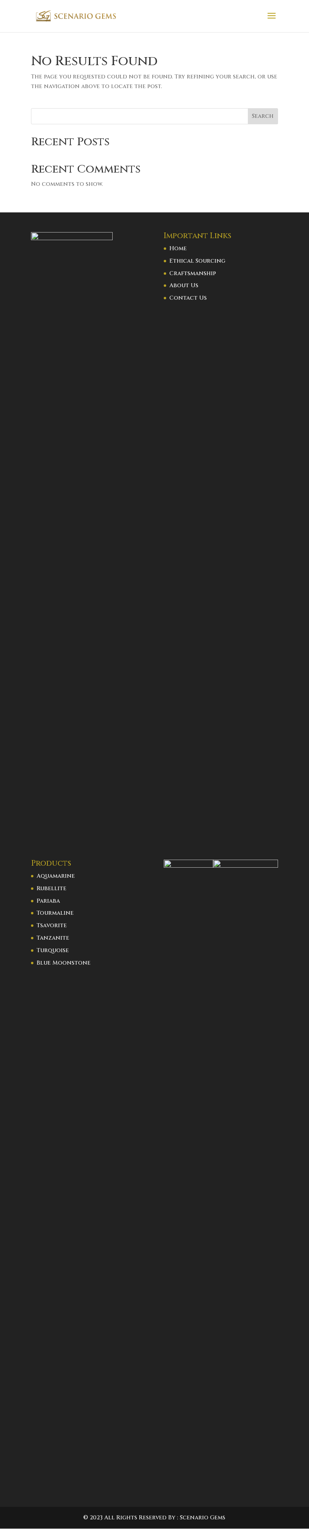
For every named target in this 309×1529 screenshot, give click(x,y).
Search (263, 116)
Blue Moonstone (64, 963)
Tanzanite (53, 938)
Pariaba (48, 901)
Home (178, 248)
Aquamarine (56, 876)
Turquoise (53, 950)
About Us (183, 285)
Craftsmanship (192, 273)
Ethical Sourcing (197, 261)
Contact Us (188, 298)
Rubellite (51, 888)
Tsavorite (52, 925)
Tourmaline (55, 913)
